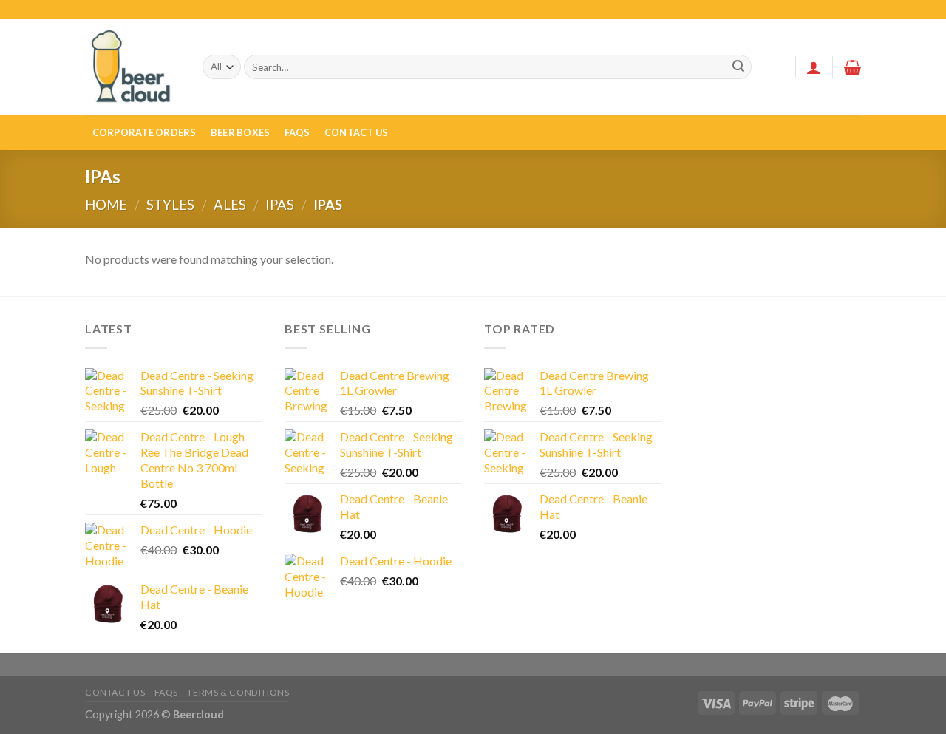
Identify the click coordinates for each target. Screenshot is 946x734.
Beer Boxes (240, 132)
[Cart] (852, 67)
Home (106, 205)
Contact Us (356, 132)
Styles (170, 205)
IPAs (279, 205)
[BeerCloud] (132, 67)
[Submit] (738, 67)
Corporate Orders (144, 132)
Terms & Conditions (238, 692)
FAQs (297, 132)
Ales (230, 205)
